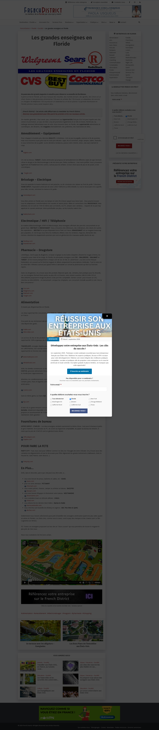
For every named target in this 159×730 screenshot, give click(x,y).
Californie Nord (57, 405)
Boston (73, 402)
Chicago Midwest (96, 402)
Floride (73, 399)
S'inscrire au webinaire (79, 371)
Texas (93, 405)
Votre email (55, 385)
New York (94, 399)
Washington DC (57, 402)
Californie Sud (76, 405)
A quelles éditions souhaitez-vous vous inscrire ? (69, 394)
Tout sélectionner (58, 399)
